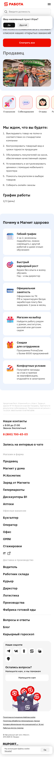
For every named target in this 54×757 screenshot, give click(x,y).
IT (4, 553)
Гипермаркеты (13, 490)
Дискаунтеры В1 (15, 497)
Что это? (8, 751)
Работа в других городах (13, 728)
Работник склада (16, 574)
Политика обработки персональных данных (21, 721)
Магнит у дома (14, 468)
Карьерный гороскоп (18, 634)
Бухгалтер (10, 517)
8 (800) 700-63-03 (15, 434)
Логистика (11, 595)
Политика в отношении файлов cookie (19, 717)
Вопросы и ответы (16, 620)
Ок (45, 750)
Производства (13, 602)
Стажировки (12, 546)
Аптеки (8, 504)
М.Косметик (12, 475)
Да (9, 25)
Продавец (10, 461)
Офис (7, 532)
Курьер (8, 581)
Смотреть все (27, 42)
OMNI (7, 539)
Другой (23, 25)
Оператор (10, 525)
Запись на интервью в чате (23, 444)
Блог (6, 627)
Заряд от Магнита (16, 482)
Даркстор (10, 588)
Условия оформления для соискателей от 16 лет (23, 724)
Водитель (10, 567)
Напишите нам (27, 677)
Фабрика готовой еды (19, 610)
